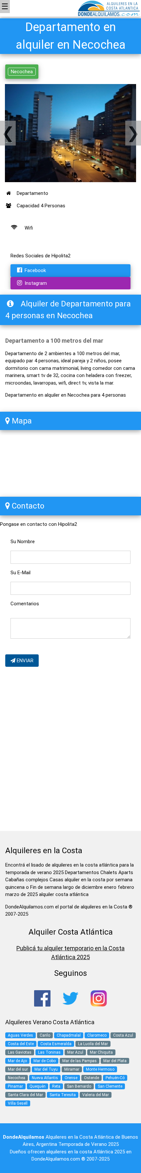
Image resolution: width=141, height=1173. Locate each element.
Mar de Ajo (17, 1061)
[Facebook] (42, 998)
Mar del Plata (115, 1061)
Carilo (45, 1035)
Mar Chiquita (101, 1052)
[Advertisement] (70, 750)
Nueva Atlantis (45, 1078)
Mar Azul (75, 1052)
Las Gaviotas (19, 1052)
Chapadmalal (69, 1035)
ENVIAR (24, 661)
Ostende (91, 1078)
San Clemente (110, 1086)
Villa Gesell (18, 1103)
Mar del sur (18, 1069)
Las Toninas (49, 1052)
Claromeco (97, 1035)
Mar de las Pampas (79, 1061)
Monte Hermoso (100, 1069)
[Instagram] (98, 998)
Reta (56, 1086)
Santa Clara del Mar (25, 1095)
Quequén (38, 1086)
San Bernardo (79, 1086)
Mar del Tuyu (46, 1069)
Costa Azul (123, 1035)
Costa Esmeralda (55, 1044)
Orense (71, 1078)
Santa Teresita (63, 1095)
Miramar (71, 1069)
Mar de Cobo (44, 1061)
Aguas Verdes (20, 1035)
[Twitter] (70, 998)
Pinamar (15, 1086)
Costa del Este (21, 1044)
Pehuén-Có (115, 1078)
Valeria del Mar (95, 1095)
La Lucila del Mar (93, 1044)
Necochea (22, 72)
